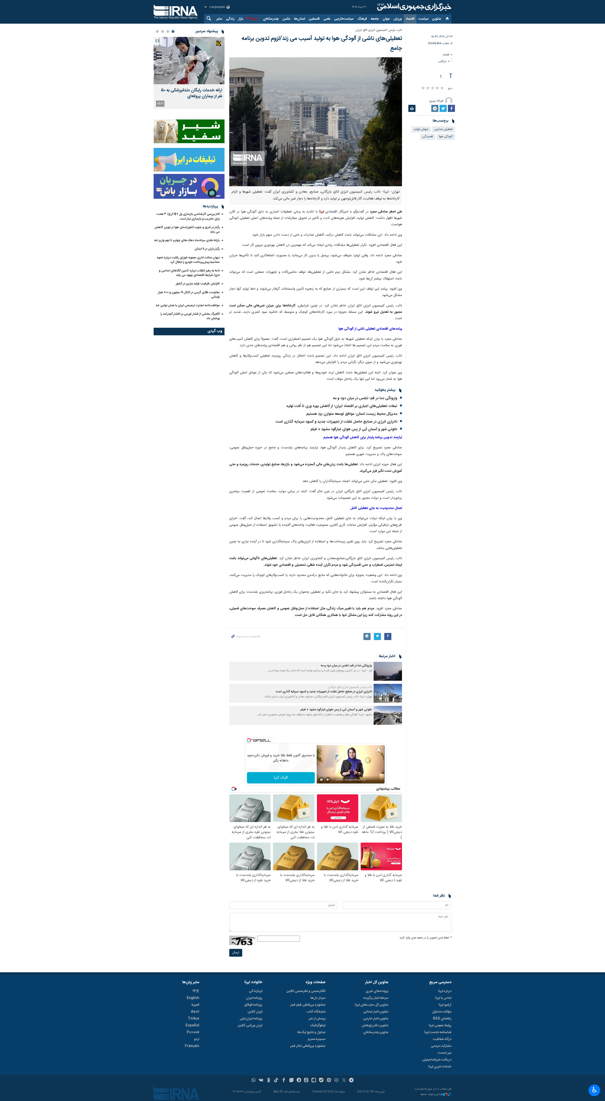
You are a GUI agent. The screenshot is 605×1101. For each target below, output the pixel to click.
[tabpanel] (189, 73)
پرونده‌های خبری (377, 991)
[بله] (321, 1080)
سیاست (423, 19)
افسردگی (427, 136)
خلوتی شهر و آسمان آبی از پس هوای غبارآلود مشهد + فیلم (354, 429)
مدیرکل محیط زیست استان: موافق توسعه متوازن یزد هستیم (351, 414)
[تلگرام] (351, 1080)
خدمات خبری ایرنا (439, 1067)
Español (192, 1025)
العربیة (195, 1005)
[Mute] (328, 780)
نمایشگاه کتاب (316, 1012)
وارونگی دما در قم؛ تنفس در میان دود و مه (365, 398)
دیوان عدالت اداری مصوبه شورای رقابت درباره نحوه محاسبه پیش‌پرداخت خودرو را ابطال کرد (188, 260)
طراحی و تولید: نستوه (432, 1094)
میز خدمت (444, 1053)
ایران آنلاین (255, 1012)
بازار (240, 19)
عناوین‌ (436, 19)
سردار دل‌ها (317, 998)
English (193, 998)
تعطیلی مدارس (443, 129)
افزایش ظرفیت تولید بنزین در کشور (198, 283)
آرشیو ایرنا (445, 1005)
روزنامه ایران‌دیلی (251, 1018)
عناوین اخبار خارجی (375, 1018)
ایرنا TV (251, 19)
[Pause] (321, 780)
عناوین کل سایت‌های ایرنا (371, 1005)
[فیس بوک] (284, 1080)
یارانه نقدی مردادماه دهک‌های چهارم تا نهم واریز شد (187, 240)
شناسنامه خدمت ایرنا (437, 1032)
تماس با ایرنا (443, 998)
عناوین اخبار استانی (375, 1012)
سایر (219, 19)
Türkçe (193, 1018)
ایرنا (413, 7)
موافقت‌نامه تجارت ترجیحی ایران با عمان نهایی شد (188, 305)
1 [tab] (173, 31)
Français (192, 1046)
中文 (196, 991)
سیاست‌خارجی (344, 19)
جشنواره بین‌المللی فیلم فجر (307, 1005)
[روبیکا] (336, 1080)
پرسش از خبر (317, 1018)
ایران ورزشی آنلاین (250, 1025)
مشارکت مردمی (441, 1046)
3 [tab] (162, 31)
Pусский (193, 1032)
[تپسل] (248, 740)
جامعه (375, 19)
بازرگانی (442, 61)
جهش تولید (421, 129)
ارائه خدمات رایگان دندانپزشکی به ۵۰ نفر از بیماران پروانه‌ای (191, 93)
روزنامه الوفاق (253, 1005)
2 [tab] (167, 31)
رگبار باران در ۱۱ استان (207, 249)
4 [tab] (157, 31)
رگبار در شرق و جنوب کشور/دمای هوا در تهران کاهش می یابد (187, 229)
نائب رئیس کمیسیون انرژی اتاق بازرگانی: (349, 687)
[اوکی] (268, 1080)
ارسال (235, 952)
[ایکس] (344, 1080)
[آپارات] (329, 1080)
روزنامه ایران (254, 998)
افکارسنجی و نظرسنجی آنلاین (305, 991)
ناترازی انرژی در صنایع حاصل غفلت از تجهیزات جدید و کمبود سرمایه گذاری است (336, 422)
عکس (286, 19)
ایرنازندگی (255, 991)
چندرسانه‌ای (271, 19)
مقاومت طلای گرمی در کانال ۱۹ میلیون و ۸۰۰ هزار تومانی (189, 295)
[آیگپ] (314, 1080)
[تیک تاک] (276, 1080)
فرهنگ (362, 19)
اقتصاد (410, 19)
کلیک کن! (281, 777)
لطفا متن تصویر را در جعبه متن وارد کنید (425, 938)
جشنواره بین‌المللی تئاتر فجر (307, 1046)
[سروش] (299, 1080)
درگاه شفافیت (442, 1039)
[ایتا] (306, 1080)
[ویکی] (261, 1080)
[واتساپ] (254, 1080)
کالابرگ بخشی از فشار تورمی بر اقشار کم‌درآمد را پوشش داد (190, 316)
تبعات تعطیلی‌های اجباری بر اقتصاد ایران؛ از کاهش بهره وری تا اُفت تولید (341, 406)
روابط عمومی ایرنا (440, 1025)
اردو (196, 1039)
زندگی (230, 19)
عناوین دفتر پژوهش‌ (375, 1025)
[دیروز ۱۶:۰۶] (189, 60)
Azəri (195, 1012)
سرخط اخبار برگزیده (375, 998)
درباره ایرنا (444, 991)
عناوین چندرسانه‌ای (375, 1032)
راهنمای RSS (442, 1018)
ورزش (397, 19)
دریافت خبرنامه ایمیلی (436, 1060)
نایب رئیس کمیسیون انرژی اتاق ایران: (378, 30)
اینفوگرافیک (317, 1025)
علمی (327, 19)
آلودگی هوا (446, 136)
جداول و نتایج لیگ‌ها (311, 1032)
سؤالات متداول (441, 1012)
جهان (386, 19)
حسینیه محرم (316, 1039)
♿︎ (594, 1090)
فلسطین (314, 19)
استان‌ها (299, 19)
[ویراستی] (291, 1080)
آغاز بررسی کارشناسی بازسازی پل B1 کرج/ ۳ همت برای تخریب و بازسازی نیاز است (188, 216)
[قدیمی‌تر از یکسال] (388, 671)
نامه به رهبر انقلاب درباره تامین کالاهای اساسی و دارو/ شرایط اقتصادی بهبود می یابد (189, 273)
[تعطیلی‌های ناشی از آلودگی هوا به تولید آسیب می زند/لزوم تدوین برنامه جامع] (315, 121)
